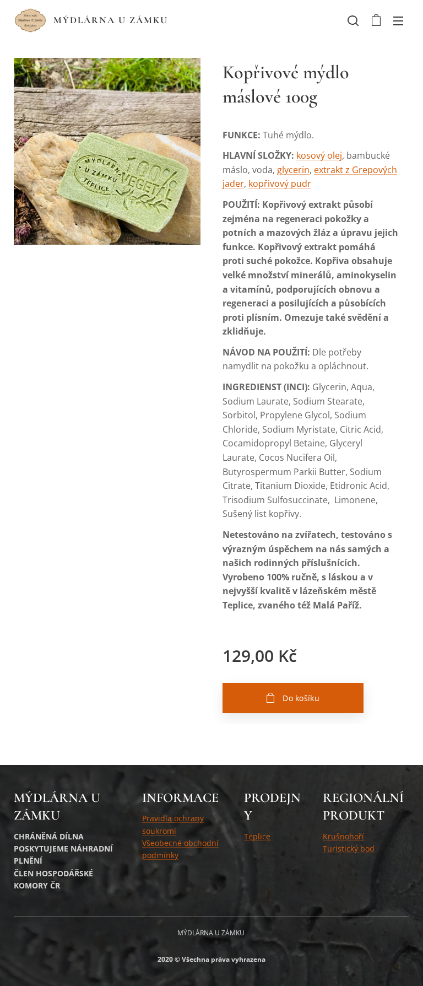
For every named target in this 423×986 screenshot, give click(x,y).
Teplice (257, 836)
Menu (398, 20)
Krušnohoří (343, 836)
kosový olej (319, 155)
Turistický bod (349, 848)
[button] (353, 20)
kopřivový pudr (279, 183)
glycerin (293, 170)
